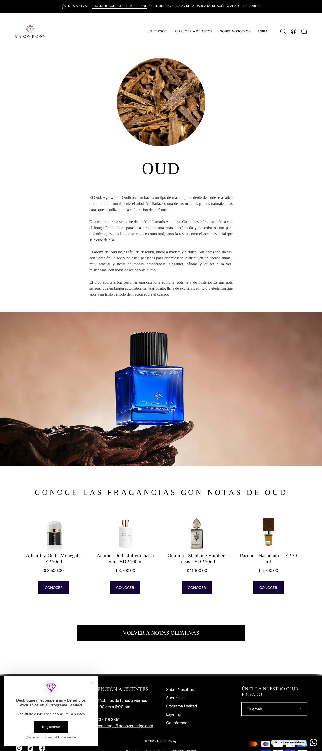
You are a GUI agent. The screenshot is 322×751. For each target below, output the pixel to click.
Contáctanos (177, 722)
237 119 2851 (108, 719)
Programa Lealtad (181, 706)
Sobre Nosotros (180, 689)
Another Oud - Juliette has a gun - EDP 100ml (125, 558)
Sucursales (175, 697)
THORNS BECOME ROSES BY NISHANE (119, 6)
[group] (161, 6)
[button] (193, 31)
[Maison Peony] (30, 31)
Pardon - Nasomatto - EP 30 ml (268, 558)
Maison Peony (166, 741)
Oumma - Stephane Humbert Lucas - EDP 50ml (197, 558)
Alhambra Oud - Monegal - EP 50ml (54, 558)
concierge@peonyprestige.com (125, 725)
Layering (173, 714)
